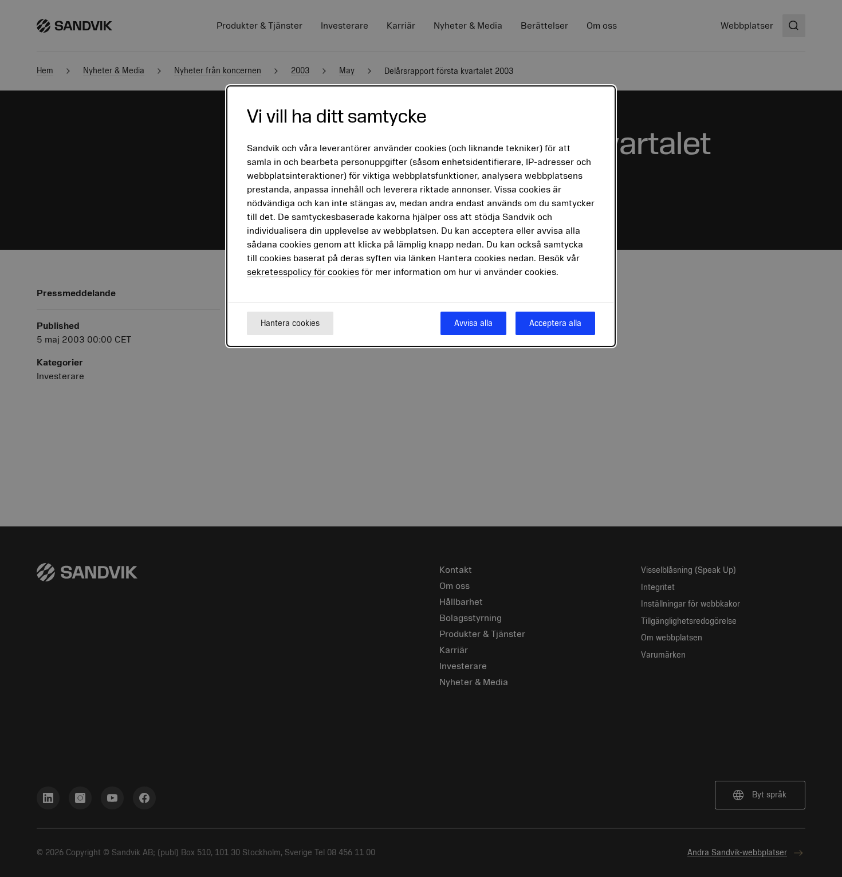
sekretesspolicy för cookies (303, 272)
